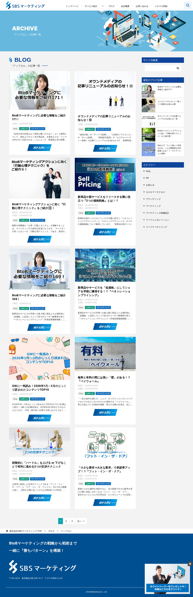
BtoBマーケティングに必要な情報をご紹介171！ (39, 117)
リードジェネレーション (157, 219)
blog (15, 128)
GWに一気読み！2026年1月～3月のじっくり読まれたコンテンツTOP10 (39, 387)
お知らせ (24, 128)
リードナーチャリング (156, 227)
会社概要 (125, 6)
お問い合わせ (142, 6)
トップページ (72, 6)
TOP (25, 531)
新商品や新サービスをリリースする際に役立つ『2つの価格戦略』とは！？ (104, 198)
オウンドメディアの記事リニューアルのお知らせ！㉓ (104, 118)
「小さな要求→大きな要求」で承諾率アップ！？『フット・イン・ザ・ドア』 (104, 469)
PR (147, 178)
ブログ (111, 6)
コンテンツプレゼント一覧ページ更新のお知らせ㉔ (169, 102)
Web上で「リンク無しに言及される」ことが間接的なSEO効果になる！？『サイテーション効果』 (169, 149)
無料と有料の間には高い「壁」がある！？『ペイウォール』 (104, 379)
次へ (79, 521)
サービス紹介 (91, 6)
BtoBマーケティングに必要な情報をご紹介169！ (39, 297)
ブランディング (153, 199)
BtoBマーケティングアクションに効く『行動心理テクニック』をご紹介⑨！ (39, 206)
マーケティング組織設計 (157, 213)
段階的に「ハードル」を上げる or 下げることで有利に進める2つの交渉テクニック (39, 464)
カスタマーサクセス (155, 192)
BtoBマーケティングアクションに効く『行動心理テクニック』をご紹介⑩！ (170, 133)
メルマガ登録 (161, 6)
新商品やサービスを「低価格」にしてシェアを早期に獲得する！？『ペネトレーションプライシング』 (104, 291)
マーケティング (37, 128)
